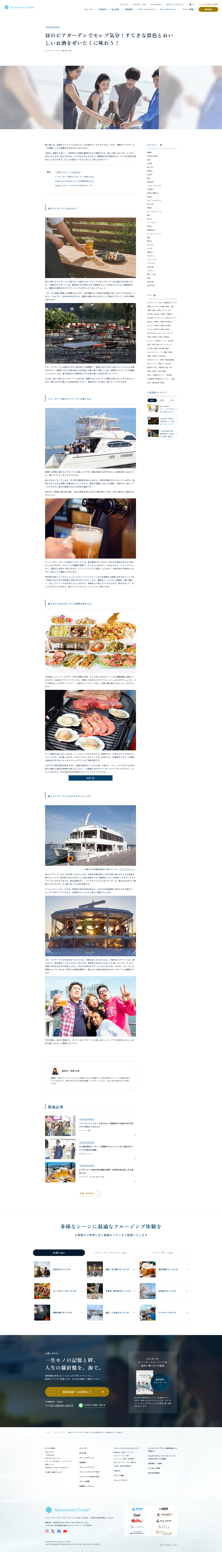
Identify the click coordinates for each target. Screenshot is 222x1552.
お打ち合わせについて (53, 1458)
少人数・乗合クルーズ (53, 1472)
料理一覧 (90, 778)
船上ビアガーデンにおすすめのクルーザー (74, 185)
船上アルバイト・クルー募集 (124, 1462)
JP (191, 4)
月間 (172, 400)
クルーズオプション (168, 9)
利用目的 (102, 9)
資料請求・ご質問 (140, 4)
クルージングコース (146, 9)
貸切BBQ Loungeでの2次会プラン (57, 1467)
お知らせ (117, 1471)
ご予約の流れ (50, 1455)
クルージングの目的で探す (89, 1476)
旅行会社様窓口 (156, 4)
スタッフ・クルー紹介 (122, 1456)
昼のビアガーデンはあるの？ (68, 172)
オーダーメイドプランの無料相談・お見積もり (162, 1449)
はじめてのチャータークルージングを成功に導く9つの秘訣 (161, 1457)
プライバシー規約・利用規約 (124, 1459)
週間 (162, 400)
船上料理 (115, 9)
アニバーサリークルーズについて (126, 1448)
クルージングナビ (59, 1432)
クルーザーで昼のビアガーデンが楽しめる (74, 176)
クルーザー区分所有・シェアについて (58, 1461)
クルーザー (89, 9)
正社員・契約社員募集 (122, 1466)
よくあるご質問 (154, 1468)
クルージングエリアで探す (89, 1472)
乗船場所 (129, 9)
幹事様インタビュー (87, 1486)
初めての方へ (124, 4)
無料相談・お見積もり (77, 1392)
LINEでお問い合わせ (176, 4)
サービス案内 (50, 1448)
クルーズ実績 (188, 9)
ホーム (47, 1432)
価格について (50, 1464)
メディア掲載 (119, 1475)
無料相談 (208, 9)
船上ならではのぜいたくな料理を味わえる (74, 181)
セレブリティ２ (127, 869)
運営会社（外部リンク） (122, 1452)
